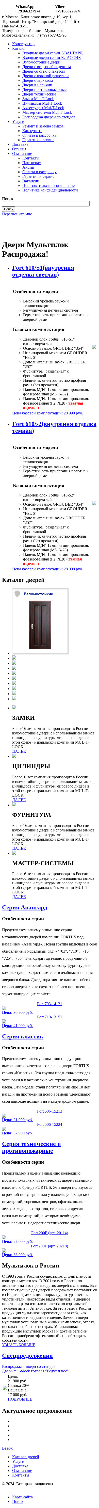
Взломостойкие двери (41, 62)
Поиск (17, 1501)
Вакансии (30, 181)
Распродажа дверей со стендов (48, 117)
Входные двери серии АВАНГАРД (52, 53)
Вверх (7, 1448)
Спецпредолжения (27, 1355)
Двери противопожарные (44, 89)
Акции (28, 167)
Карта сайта (22, 1497)
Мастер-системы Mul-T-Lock (47, 112)
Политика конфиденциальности (50, 190)
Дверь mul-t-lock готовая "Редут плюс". (36, 1371)
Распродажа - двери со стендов (29, 1366)
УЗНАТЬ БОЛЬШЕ (18, 1345)
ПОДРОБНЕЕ (20, 1399)
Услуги (18, 121)
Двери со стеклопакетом (43, 71)
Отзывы (19, 149)
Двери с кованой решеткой (45, 76)
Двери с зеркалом (37, 80)
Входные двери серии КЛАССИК (51, 57)
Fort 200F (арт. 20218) (49, 1246)
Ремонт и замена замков (43, 126)
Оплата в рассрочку (39, 135)
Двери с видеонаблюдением (46, 67)
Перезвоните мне (17, 214)
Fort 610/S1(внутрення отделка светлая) (43, 271)
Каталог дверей (25, 1457)
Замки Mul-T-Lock (38, 99)
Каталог (19, 48)
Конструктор (23, 44)
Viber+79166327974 (67, 8)
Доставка (20, 144)
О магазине (22, 153)
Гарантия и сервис (38, 140)
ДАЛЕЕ (19, 751)
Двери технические (39, 94)
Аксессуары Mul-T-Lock (43, 108)
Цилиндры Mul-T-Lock (42, 103)
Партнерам (31, 163)
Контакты (30, 158)
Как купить (32, 131)
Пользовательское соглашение (48, 185)
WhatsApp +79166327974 (28, 8)
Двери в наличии (37, 85)
